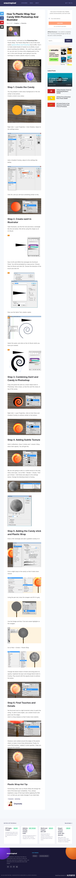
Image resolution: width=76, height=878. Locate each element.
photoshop (17, 799)
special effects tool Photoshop (21, 45)
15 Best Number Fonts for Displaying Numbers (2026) (63, 91)
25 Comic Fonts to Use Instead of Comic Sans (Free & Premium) (63, 105)
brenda (69, 84)
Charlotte (23, 23)
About (37, 3)
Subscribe (60, 23)
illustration (11, 799)
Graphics (16, 23)
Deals (31, 3)
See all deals (68, 823)
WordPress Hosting (59, 875)
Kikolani (35, 856)
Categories (24, 3)
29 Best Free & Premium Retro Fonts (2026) (63, 97)
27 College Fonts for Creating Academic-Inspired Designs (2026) (58, 80)
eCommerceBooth (44, 856)
